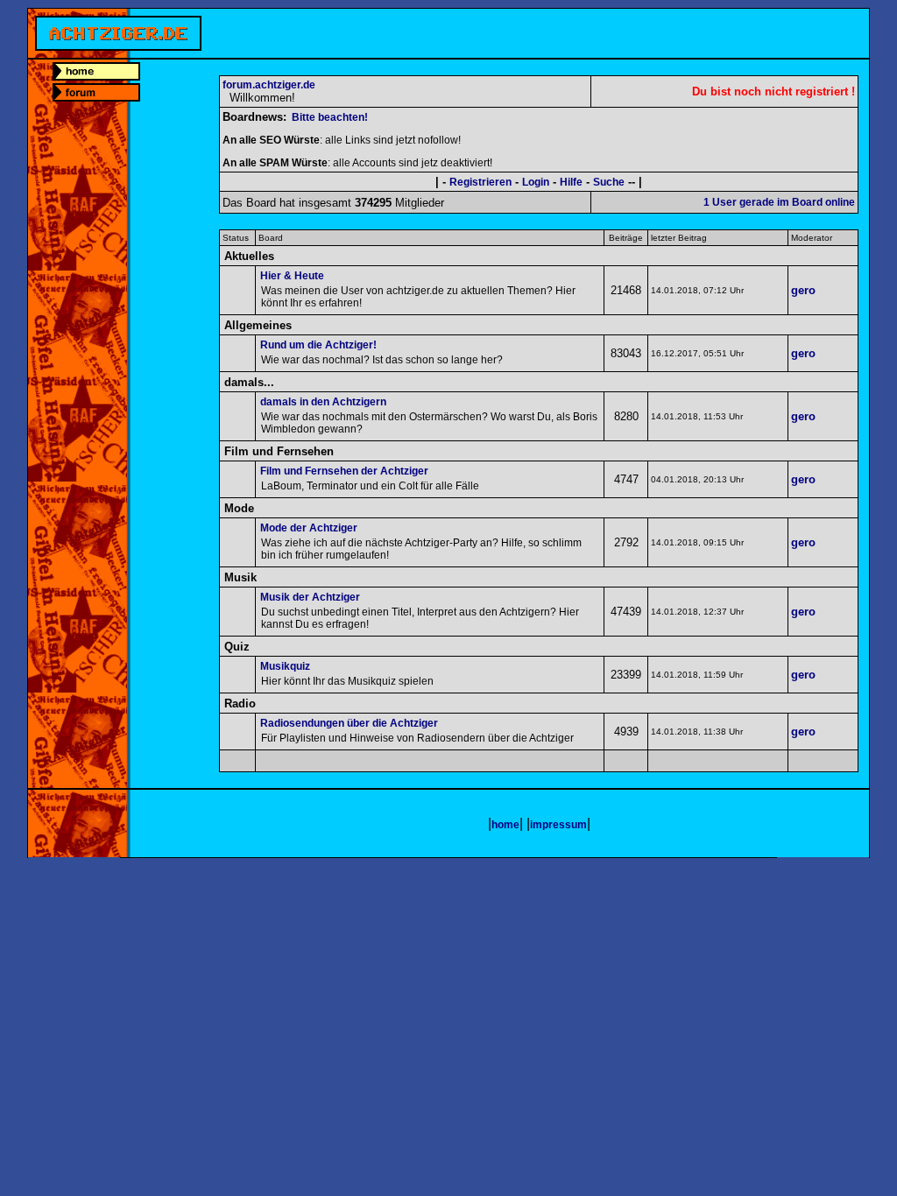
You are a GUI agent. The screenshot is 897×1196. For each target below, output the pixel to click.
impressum (558, 825)
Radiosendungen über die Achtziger (349, 723)
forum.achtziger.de (268, 85)
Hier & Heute (292, 276)
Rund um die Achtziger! (318, 345)
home (505, 825)
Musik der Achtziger (310, 597)
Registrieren (480, 182)
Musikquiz (285, 666)
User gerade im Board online (779, 202)
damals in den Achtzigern (323, 402)
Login (535, 182)
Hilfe (571, 182)
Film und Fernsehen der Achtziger (344, 471)
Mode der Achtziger (308, 528)
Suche (609, 182)
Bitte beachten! (330, 117)
